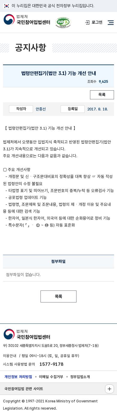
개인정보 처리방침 (18, 376)
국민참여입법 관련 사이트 (23, 388)
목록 (102, 94)
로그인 (97, 22)
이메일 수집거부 (51, 376)
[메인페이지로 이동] (26, 20)
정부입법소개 (80, 376)
